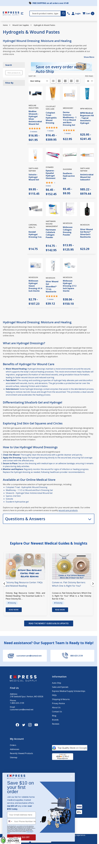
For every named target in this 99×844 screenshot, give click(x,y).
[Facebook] (17, 724)
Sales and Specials (60, 687)
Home (5, 25)
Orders (13, 745)
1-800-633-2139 (17, 703)
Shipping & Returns (61, 699)
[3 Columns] (65, 81)
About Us (56, 707)
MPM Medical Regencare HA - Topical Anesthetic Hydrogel (87, 118)
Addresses (14, 749)
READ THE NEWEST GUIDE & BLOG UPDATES (49, 623)
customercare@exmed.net (21, 709)
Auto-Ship (56, 683)
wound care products (68, 510)
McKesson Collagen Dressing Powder (67, 231)
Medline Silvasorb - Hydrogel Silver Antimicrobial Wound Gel (35, 117)
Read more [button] (14, 609)
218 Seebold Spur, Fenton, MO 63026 (26, 696)
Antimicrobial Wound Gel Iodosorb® (86, 177)
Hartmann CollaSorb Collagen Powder (51, 233)
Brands (55, 719)
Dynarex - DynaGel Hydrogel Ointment (50, 174)
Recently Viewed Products (21, 753)
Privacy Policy (29, 831)
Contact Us (57, 711)
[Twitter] (23, 724)
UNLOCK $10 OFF (21, 837)
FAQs (54, 695)
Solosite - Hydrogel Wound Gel (34, 177)
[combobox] (10, 821)
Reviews (55, 724)
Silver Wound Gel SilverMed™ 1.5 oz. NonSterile (52, 286)
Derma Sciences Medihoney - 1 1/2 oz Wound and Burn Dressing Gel (69, 118)
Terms (8, 832)
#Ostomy (12, 603)
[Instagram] (30, 724)
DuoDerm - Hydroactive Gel (69, 176)
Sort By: (32, 76)
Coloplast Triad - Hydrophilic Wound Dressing (51, 117)
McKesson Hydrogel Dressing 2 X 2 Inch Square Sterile (69, 285)
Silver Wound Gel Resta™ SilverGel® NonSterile (86, 233)
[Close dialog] (71, 776)
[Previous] (4, 583)
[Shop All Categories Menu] (22, 13)
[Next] (93, 583)
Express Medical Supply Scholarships (68, 691)
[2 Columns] (59, 81)
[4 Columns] (71, 81)
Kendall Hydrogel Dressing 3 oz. (35, 234)
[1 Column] (53, 81)
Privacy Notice (58, 703)
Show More (89, 57)
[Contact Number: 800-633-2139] (68, 13)
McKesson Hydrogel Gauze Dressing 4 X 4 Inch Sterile (35, 285)
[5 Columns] (77, 81)
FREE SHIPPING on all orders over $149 (50, 3)
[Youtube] (36, 724)
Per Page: (89, 76)
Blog (54, 715)
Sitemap (13, 757)
